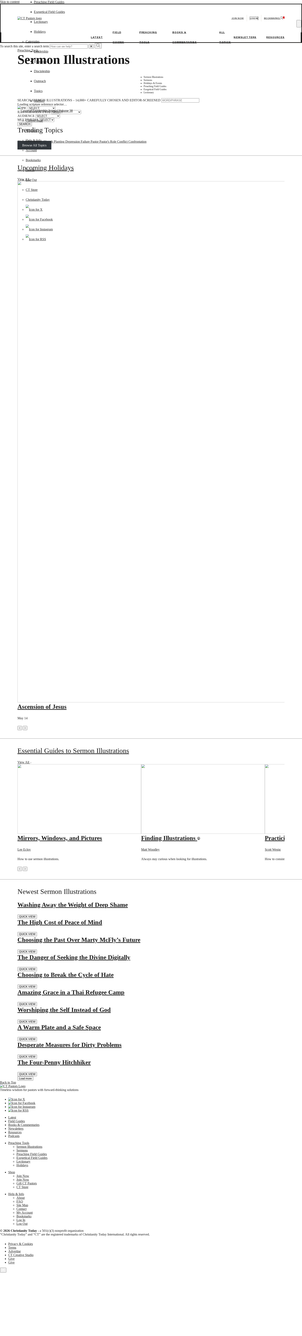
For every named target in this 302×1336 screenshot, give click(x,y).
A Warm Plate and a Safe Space (59, 1027)
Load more (25, 1078)
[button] (19, 728)
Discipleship (42, 71)
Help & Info (33, 140)
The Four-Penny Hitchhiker (54, 1062)
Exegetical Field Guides (31, 1158)
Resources (275, 37)
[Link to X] (34, 209)
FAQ (19, 1201)
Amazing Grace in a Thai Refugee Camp (70, 992)
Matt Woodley (150, 849)
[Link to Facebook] (39, 219)
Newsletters (245, 37)
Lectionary (23, 1161)
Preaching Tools (18, 1143)
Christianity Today (38, 199)
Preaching (40, 61)
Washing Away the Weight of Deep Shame (72, 904)
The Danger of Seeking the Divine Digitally (73, 957)
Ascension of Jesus (42, 706)
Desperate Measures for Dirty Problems (69, 1044)
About (20, 1197)
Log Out (31, 180)
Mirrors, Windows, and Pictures (59, 838)
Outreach (40, 81)
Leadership (41, 51)
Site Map (22, 1205)
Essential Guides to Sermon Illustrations (73, 750)
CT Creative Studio (20, 1255)
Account (31, 150)
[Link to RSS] (36, 239)
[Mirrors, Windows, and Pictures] (79, 832)
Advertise (14, 1251)
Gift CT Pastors (26, 1183)
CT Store (32, 190)
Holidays (22, 1165)
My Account (24, 1212)
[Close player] (3, 1270)
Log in (254, 18)
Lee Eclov (24, 849)
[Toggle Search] (298, 23)
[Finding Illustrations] (203, 832)
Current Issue (34, 120)
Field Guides (16, 1121)
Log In (30, 170)
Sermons (22, 1150)
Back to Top (8, 1082)
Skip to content (10, 2)
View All (23, 762)
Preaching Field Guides (49, 2)
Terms (12, 1247)
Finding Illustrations (169, 838)
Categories (32, 41)
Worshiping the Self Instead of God (64, 1009)
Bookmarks (33, 160)
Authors (39, 101)
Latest (97, 37)
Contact (21, 1209)
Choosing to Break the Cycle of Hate (65, 974)
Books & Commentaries (23, 1125)
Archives (31, 130)
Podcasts (14, 1136)
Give (11, 1258)
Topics (38, 91)
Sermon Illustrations (29, 1146)
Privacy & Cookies (20, 1244)
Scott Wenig (273, 849)
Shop (11, 1172)
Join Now (238, 18)
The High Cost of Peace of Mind (59, 922)
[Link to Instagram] (39, 229)
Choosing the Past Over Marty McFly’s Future (78, 939)
